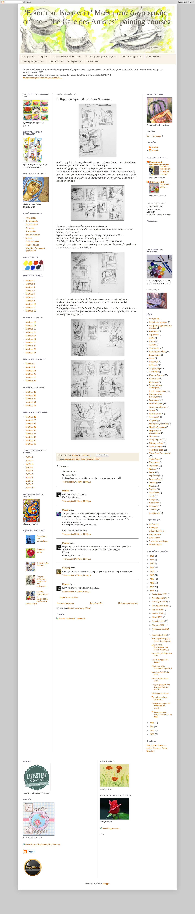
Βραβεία (153, 345)
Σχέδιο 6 (29, 474)
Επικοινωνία (92, 61)
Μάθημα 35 (31, 405)
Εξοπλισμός (154, 372)
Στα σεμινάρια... (154, 56)
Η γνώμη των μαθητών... (32, 61)
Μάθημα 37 (31, 434)
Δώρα (151, 358)
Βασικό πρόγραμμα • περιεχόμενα (101, 56)
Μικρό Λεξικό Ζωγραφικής (155, 431)
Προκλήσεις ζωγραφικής (160, 453)
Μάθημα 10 (31, 304)
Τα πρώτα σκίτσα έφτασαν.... (159, 698)
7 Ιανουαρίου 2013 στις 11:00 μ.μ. (76, 482)
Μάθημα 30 (31, 392)
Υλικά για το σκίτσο (160, 693)
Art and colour (32, 224)
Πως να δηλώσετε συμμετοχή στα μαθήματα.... (42, 581)
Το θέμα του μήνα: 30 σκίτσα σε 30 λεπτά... (161, 705)
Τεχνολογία (154, 493)
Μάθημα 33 (31, 399)
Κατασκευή (154, 417)
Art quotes (153, 506)
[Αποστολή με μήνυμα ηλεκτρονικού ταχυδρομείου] (97, 455)
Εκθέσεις (153, 365)
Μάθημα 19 (31, 339)
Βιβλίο (152, 338)
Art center (30, 228)
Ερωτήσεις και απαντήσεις (155, 386)
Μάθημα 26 (31, 377)
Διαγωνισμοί (154, 355)
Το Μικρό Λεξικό (74, 61)
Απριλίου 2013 (158, 621)
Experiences (154, 513)
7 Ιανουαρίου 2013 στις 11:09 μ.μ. (76, 501)
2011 (152, 726)
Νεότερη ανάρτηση (65, 603)
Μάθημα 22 (31, 346)
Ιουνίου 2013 (158, 613)
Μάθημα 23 (31, 349)
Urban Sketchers (156, 531)
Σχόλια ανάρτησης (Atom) (79, 608)
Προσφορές (154, 462)
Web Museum (155, 534)
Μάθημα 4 (30, 290)
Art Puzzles (154, 503)
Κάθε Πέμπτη (155, 414)
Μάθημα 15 (31, 329)
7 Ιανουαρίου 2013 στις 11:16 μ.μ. (76, 559)
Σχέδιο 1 (29, 457)
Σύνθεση (153, 482)
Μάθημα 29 (31, 423)
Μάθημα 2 (30, 284)
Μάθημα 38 (31, 437)
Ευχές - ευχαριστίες (157, 391)
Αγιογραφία (154, 319)
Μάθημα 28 (31, 381)
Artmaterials (31, 231)
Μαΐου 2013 (157, 617)
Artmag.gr (153, 527)
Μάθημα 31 (31, 395)
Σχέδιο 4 (29, 467)
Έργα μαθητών (56, 61)
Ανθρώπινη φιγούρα (158, 322)
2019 (152, 567)
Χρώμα (152, 499)
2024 (152, 556)
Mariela (65, 491)
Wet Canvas (154, 538)
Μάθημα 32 (31, 427)
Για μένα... (43, 56)
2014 (152, 587)
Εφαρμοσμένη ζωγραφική (155, 395)
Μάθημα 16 (31, 332)
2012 (152, 723)
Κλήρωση (153, 420)
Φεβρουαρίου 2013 (160, 629)
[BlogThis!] (99, 455)
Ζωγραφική (154, 400)
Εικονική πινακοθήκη (158, 541)
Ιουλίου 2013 (158, 609)
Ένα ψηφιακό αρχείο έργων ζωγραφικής (161, 639)
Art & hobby (31, 218)
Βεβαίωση (153, 335)
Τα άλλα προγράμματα (132, 56)
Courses (153, 509)
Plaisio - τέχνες (32, 245)
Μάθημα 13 (31, 322)
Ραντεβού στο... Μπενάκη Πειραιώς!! (162, 667)
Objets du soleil (156, 182)
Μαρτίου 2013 (158, 625)
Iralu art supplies (33, 235)
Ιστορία (152, 410)
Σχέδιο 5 (29, 471)
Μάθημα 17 (31, 335)
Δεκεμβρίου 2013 (160, 594)
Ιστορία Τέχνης (155, 544)
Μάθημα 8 (30, 301)
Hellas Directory (154, 748)
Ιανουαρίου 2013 (159, 635)
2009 (152, 734)
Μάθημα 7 (30, 297)
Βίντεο (152, 341)
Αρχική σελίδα (28, 56)
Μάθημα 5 (30, 364)
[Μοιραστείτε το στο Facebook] (104, 455)
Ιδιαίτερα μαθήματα (157, 407)
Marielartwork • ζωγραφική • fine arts (159, 163)
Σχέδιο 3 (29, 464)
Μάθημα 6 (30, 294)
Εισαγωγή (153, 362)
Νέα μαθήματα (155, 439)
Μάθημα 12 (31, 311)
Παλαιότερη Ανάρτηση (128, 603)
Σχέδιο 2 (29, 461)
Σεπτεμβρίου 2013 (160, 605)
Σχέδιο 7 (29, 477)
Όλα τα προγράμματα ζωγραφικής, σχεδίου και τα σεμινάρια (37, 598)
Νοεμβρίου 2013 (159, 598)
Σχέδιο (152, 486)
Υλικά (151, 496)
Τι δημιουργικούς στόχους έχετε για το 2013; (162, 714)
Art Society (154, 524)
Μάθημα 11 (31, 307)
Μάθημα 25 (31, 374)
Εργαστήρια (154, 378)
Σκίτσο (97, 459)
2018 (152, 571)
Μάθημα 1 (30, 280)
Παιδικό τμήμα (155, 446)
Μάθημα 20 (31, 342)
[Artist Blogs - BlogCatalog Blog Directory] (41, 844)
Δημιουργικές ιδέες (72, 459)
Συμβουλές (154, 476)
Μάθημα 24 (31, 352)
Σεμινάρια (153, 466)
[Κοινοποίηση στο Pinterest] (107, 455)
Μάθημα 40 (31, 444)
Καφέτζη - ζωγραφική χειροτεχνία (35, 249)
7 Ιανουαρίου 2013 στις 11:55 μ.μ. (76, 575)
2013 (152, 590)
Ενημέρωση (154, 368)
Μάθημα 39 (31, 440)
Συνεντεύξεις (154, 479)
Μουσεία (153, 436)
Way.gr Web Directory (156, 745)
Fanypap (66, 568)
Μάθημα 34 (31, 402)
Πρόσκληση (154, 459)
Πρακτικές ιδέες (156, 450)
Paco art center (32, 241)
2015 (152, 583)
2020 (152, 563)
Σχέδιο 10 (30, 488)
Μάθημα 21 (31, 417)
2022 (152, 560)
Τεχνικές (152, 489)
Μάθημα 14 (31, 325)
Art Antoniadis (32, 221)
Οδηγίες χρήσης (156, 443)
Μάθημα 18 (31, 370)
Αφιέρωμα (153, 331)
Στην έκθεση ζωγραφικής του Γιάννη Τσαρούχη (160, 647)
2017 (152, 575)
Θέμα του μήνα (87, 459)
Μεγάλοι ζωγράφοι (157, 427)
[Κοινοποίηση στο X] (102, 455)
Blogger (106, 884)
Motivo (29, 238)
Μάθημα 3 (30, 287)
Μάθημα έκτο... (40, 550)
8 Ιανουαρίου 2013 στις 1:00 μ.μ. (76, 592)
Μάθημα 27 (31, 420)
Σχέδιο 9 (29, 484)
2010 (152, 730)
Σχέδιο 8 (29, 481)
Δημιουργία (154, 348)
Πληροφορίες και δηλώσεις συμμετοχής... (42, 78)
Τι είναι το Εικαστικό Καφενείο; (67, 56)
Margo (65, 510)
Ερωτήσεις (154, 382)
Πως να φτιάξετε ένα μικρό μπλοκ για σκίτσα (161, 686)
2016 (152, 579)
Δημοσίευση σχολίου (69, 597)
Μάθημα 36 (31, 430)
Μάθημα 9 (30, 367)
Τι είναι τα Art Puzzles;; (42, 564)
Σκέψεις (152, 469)
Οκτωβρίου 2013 (159, 602)
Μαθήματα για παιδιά (158, 424)
